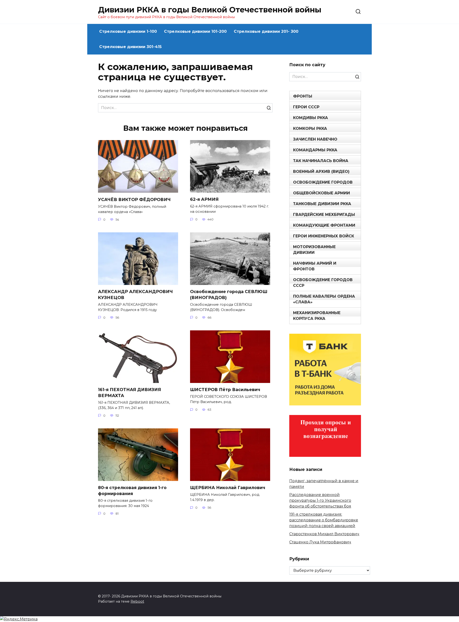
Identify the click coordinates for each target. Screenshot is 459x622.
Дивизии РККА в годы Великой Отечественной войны (209, 9)
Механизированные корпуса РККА (316, 316)
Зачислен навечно (315, 139)
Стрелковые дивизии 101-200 (195, 31)
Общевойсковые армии (321, 193)
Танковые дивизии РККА (322, 204)
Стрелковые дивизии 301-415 (130, 46)
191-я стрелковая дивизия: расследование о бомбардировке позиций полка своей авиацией (323, 520)
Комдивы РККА (310, 117)
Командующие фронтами (324, 225)
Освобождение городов (323, 182)
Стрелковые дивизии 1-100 (128, 31)
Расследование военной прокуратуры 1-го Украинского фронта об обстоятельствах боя (320, 500)
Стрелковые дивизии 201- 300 (266, 31)
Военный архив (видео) (321, 171)
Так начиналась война (320, 160)
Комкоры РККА (310, 128)
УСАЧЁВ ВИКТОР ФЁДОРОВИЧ (134, 199)
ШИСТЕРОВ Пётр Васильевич (225, 389)
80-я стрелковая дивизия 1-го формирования (132, 490)
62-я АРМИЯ (204, 199)
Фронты (302, 96)
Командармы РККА (315, 150)
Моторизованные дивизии (314, 250)
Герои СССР (306, 107)
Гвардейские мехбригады (324, 214)
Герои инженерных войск (323, 236)
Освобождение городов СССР (323, 283)
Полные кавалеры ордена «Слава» (324, 299)
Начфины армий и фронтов (314, 266)
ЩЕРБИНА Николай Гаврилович (227, 487)
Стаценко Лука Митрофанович (320, 542)
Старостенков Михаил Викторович (324, 534)
